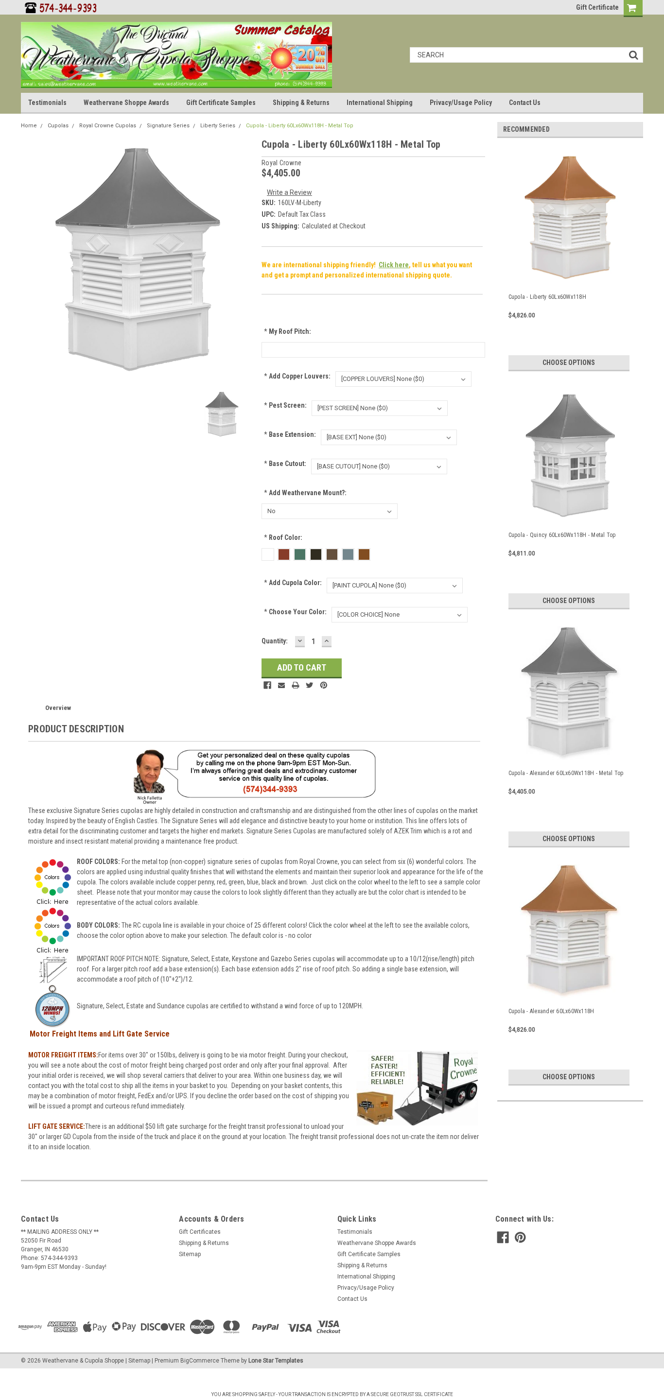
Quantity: (275, 641)
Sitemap (190, 1254)
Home (29, 125)
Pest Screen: (285, 405)
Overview (58, 707)
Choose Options (568, 362)
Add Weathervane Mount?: (305, 493)
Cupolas (58, 125)
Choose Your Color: (295, 612)
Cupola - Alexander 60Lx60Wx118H (551, 1011)
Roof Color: (283, 537)
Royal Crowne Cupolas (107, 125)
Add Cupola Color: (293, 583)
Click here (394, 265)
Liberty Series (217, 125)
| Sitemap (137, 1360)
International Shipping (380, 102)
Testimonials (47, 102)
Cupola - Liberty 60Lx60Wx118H (547, 297)
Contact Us (525, 102)
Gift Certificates (200, 1231)
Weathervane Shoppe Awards (126, 102)
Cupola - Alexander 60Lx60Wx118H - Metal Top (566, 773)
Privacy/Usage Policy (461, 102)
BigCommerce (199, 1360)
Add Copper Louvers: (297, 376)
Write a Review (289, 192)
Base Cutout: (285, 463)
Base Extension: (290, 434)
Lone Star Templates (275, 1360)
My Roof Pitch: (287, 331)
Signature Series (168, 125)
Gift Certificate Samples (221, 102)
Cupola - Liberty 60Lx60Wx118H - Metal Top (299, 125)
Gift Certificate (597, 7)
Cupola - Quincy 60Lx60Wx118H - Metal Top (562, 535)
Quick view (570, 274)
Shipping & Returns (301, 102)
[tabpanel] (570, 258)
